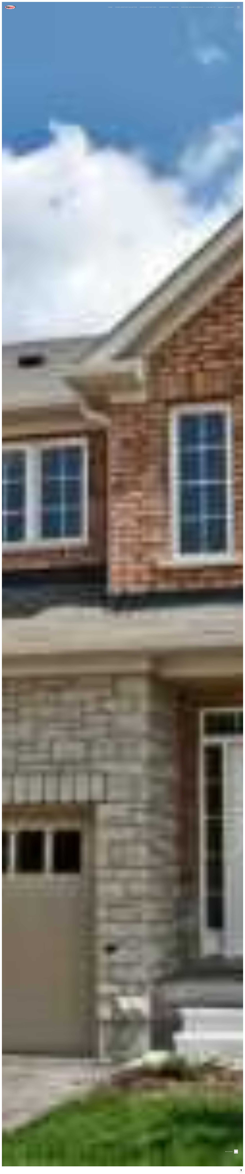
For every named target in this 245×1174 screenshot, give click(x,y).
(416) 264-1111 (210, 7)
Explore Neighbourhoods (192, 7)
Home (110, 7)
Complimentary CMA (148, 7)
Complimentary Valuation (126, 7)
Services (175, 7)
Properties (164, 7)
